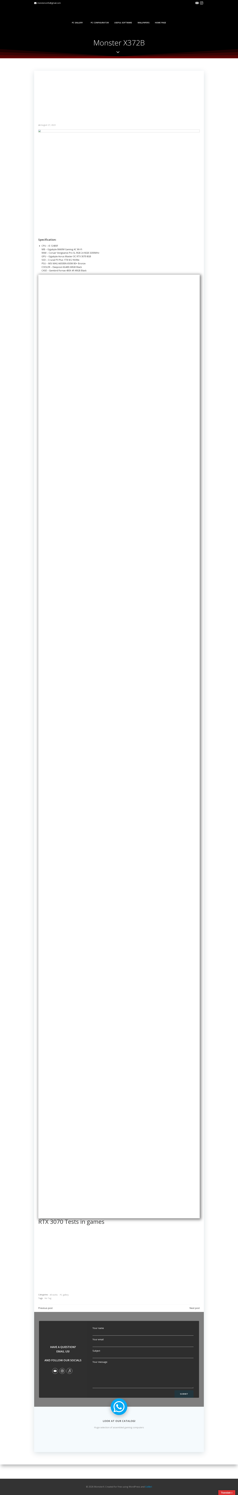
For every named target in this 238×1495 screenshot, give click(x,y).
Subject (96, 1350)
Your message (100, 1361)
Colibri (148, 1486)
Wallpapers (143, 22)
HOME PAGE (160, 22)
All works (54, 1294)
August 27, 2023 (48, 125)
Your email (98, 1339)
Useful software (123, 22)
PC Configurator (100, 22)
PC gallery (77, 22)
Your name (98, 1328)
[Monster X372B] (119, 94)
